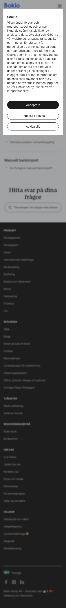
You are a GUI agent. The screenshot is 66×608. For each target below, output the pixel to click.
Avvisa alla (33, 126)
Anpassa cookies (33, 116)
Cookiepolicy (25, 87)
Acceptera (33, 105)
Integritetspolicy (18, 91)
